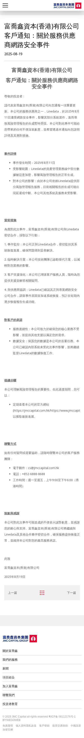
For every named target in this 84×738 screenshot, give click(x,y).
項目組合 (9, 677)
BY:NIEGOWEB (11, 720)
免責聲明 (8, 725)
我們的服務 (10, 659)
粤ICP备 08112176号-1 (62, 716)
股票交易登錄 (60, 725)
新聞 (6, 668)
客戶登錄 (44, 725)
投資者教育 (10, 704)
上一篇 (12, 593)
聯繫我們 (9, 695)
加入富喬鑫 (10, 686)
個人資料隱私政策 (26, 725)
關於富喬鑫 (10, 651)
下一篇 (71, 593)
